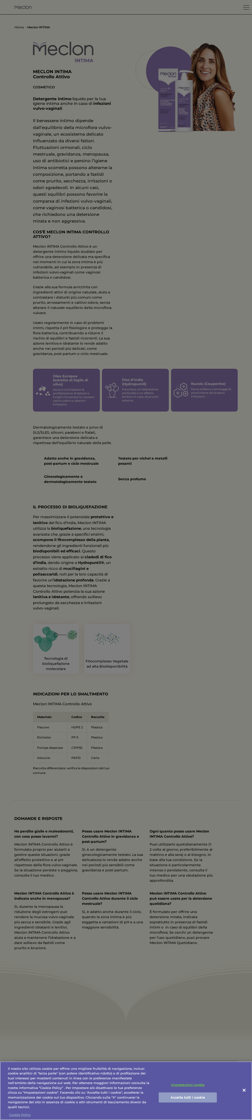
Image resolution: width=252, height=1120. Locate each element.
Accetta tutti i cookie (188, 1097)
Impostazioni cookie (188, 1085)
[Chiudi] (244, 1090)
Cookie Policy (20, 1115)
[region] (126, 1090)
